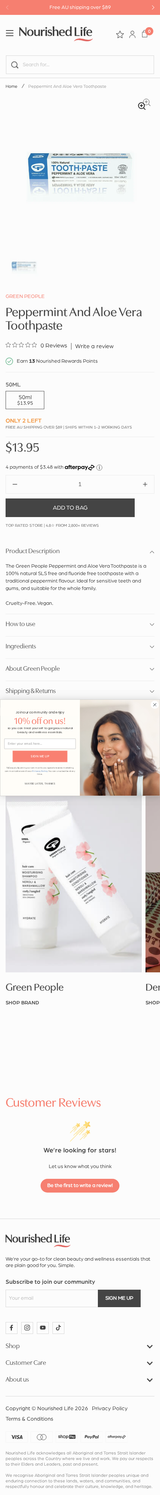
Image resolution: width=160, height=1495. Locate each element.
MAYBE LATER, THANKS (40, 784)
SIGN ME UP (40, 756)
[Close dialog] (154, 704)
